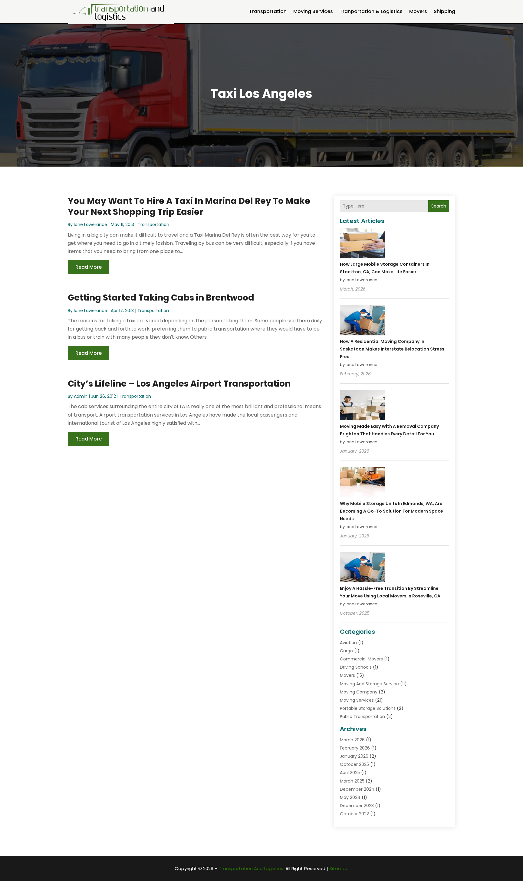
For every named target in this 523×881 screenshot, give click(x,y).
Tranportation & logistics (371, 11)
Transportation (268, 11)
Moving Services (313, 11)
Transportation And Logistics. (251, 868)
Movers (418, 11)
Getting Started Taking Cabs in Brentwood (161, 298)
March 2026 (352, 740)
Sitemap (339, 868)
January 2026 (354, 756)
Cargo (346, 651)
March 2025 (352, 781)
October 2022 (354, 814)
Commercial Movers (361, 659)
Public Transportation (362, 716)
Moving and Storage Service (369, 684)
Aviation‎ (348, 643)
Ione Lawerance (90, 224)
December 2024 (357, 789)
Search (438, 206)
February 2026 (355, 748)
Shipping (444, 11)
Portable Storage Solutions (368, 708)
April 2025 (350, 773)
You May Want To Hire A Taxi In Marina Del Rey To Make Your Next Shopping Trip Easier (189, 206)
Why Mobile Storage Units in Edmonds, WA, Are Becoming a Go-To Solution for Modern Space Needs (391, 511)
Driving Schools (356, 667)
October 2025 (354, 764)
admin (80, 396)
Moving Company (358, 692)
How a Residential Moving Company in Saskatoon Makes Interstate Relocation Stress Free (392, 349)
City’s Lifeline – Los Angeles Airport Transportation (179, 384)
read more (88, 267)
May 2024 (350, 797)
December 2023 (357, 806)
